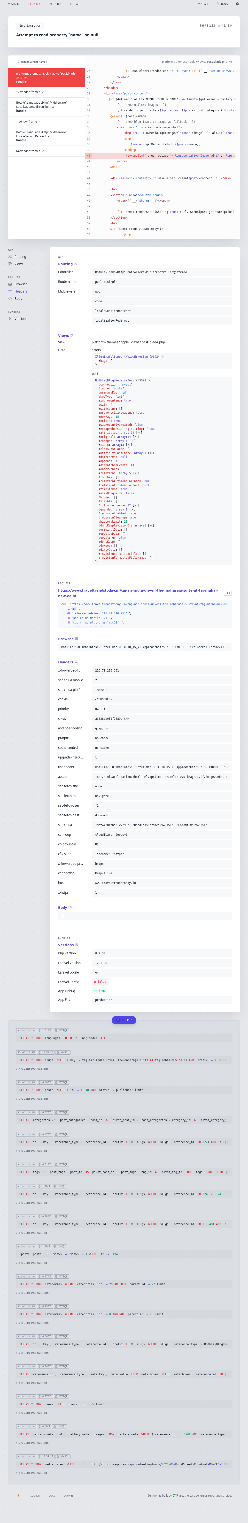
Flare (179, 1495)
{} (129, 360)
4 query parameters (34, 1068)
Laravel (68, 1495)
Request (14, 277)
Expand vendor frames (34, 61)
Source (35, 1495)
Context (14, 311)
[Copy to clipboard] (227, 272)
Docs (51, 1495)
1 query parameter (33, 1150)
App (10, 249)
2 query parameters (34, 1098)
